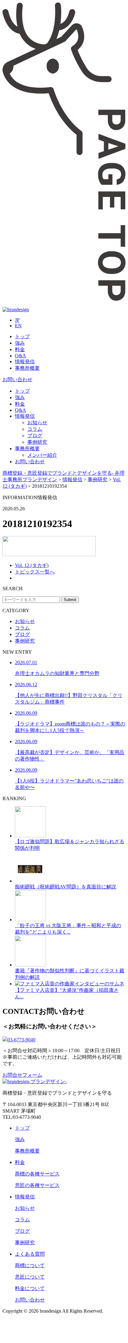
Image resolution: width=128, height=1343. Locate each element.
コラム (34, 429)
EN (18, 325)
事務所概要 (27, 368)
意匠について (30, 1277)
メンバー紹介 (42, 455)
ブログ (34, 435)
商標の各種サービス (37, 1173)
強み (20, 343)
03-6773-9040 (21, 1039)
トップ (22, 336)
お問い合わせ (17, 379)
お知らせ (37, 422)
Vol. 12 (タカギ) (31, 565)
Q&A (20, 355)
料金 (20, 349)
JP (17, 320)
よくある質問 (30, 1254)
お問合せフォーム (22, 1075)
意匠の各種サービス (37, 1185)
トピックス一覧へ (35, 571)
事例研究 (37, 442)
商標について (30, 1265)
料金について (30, 1288)
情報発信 (25, 361)
